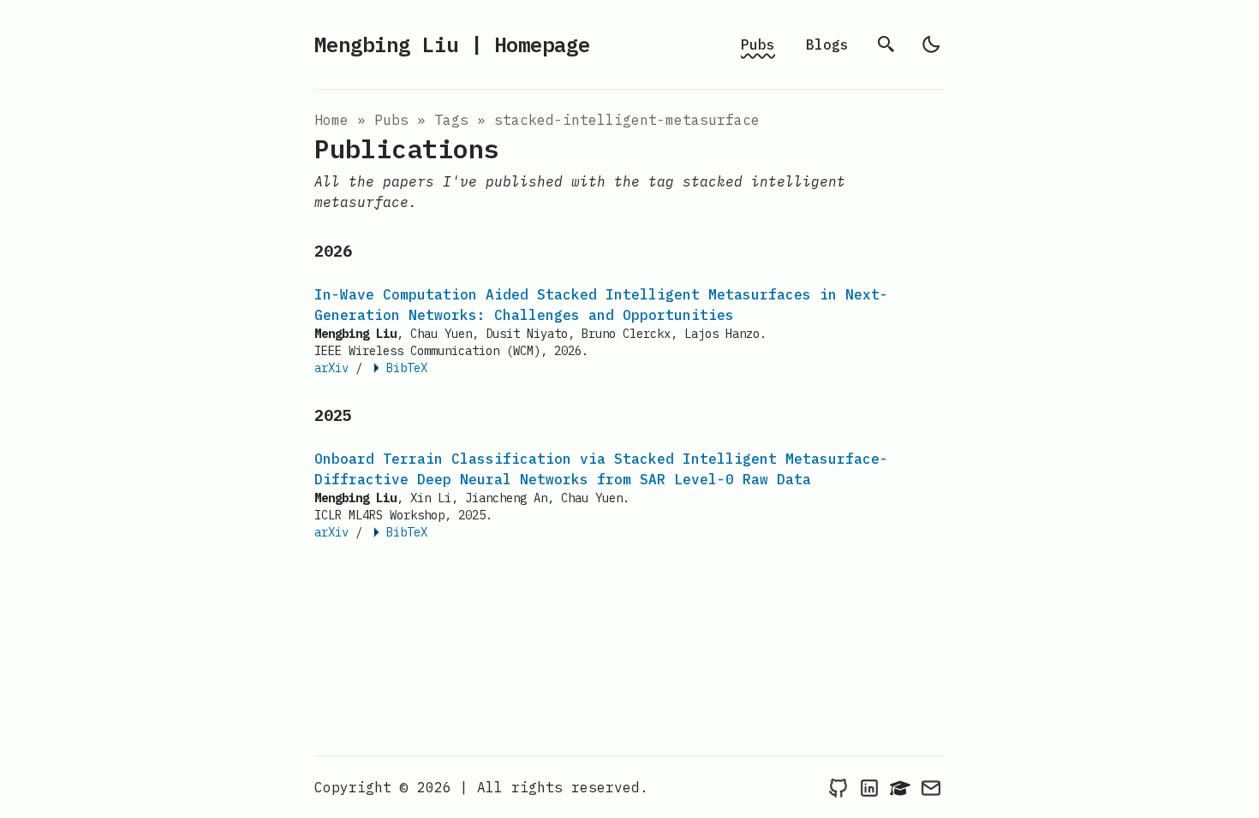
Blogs (827, 44)
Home (331, 119)
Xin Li (430, 498)
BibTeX (406, 368)
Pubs (758, 44)
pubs (391, 119)
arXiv (331, 368)
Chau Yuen (441, 333)
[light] (931, 44)
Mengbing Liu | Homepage (452, 44)
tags (451, 119)
